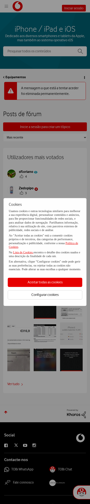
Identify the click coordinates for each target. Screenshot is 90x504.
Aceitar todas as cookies (45, 282)
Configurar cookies (45, 295)
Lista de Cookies (23, 252)
